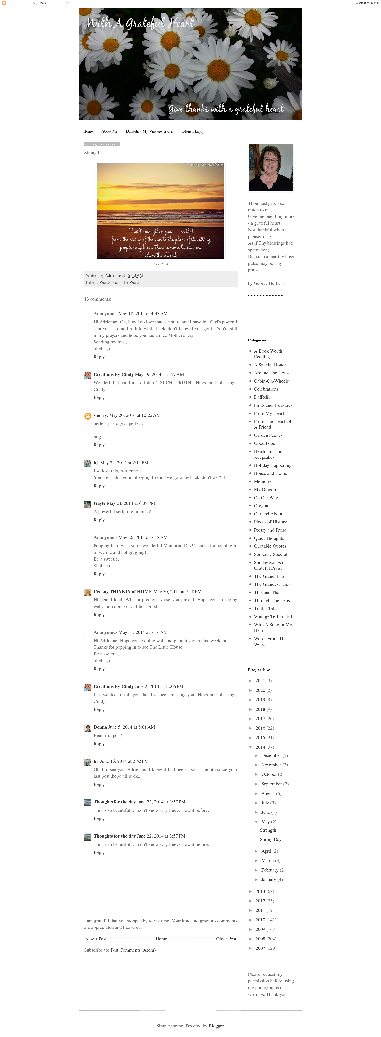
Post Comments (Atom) (133, 950)
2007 (261, 948)
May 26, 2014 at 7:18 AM (143, 537)
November (271, 764)
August (268, 793)
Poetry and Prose (270, 530)
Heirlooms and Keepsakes (268, 454)
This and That (267, 592)
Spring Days (271, 839)
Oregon (261, 505)
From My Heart (269, 413)
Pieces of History (270, 521)
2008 (261, 938)
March (268, 860)
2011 (261, 910)
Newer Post (96, 938)
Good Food (264, 443)
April (267, 851)
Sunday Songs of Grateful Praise (270, 565)
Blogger (216, 1026)
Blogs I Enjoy (193, 131)
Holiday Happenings (273, 465)
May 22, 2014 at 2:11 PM (124, 462)
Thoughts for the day (115, 801)
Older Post (226, 938)
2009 (261, 929)
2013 (261, 891)
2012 (261, 901)
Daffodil (262, 397)
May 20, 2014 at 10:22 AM (135, 415)
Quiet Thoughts (269, 538)
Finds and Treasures (273, 405)
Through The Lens (272, 600)
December (271, 755)
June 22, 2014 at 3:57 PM (161, 801)
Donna (100, 726)
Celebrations (266, 389)
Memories (263, 481)
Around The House (272, 372)
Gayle (100, 502)
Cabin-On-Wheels (271, 381)
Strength (268, 830)
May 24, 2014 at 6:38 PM (131, 503)
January (269, 879)
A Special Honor (270, 364)
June (266, 812)
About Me (109, 131)
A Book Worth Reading (268, 354)
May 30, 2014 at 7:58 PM (177, 591)
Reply (99, 356)
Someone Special (270, 554)
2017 (261, 718)
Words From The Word (119, 282)
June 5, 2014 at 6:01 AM (131, 727)
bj (96, 462)
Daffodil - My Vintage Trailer (150, 131)
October (269, 774)
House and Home (270, 473)
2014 (261, 747)
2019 (261, 699)
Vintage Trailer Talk (273, 616)
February (270, 870)
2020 (261, 690)
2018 (261, 709)
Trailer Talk (265, 608)
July (265, 802)
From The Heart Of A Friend (272, 424)
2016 (261, 728)
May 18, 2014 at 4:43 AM (143, 313)
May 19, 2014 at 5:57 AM (159, 374)
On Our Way (266, 497)
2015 (261, 737)
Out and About (268, 513)
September (272, 783)
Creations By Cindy (114, 374)
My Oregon (265, 489)
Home (88, 131)
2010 (261, 919)
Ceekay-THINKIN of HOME (123, 591)
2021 (261, 680)
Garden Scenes (268, 435)
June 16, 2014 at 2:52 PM (124, 761)
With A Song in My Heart (273, 627)
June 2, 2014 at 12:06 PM (159, 686)
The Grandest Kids (272, 584)
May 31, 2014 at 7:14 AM (143, 632)
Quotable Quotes (270, 546)
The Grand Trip (269, 576)
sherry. (101, 414)
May (266, 821)
